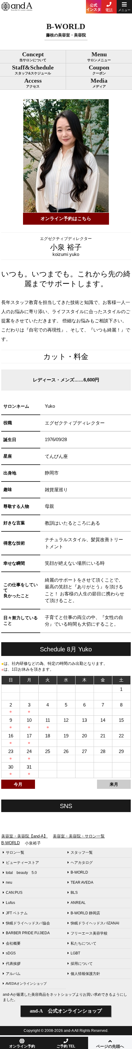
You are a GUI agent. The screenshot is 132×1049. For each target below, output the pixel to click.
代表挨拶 (13, 963)
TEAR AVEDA (82, 882)
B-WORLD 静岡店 (85, 913)
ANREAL (78, 903)
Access (33, 82)
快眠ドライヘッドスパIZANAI (95, 923)
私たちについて (83, 943)
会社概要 (13, 943)
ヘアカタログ (82, 862)
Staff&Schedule (33, 69)
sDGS (11, 953)
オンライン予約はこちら (66, 218)
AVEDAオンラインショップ (26, 983)
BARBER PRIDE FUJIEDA (28, 933)
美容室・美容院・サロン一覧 (79, 836)
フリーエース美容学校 (89, 933)
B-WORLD (10, 843)
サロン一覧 (15, 852)
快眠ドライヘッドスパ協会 (28, 923)
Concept (32, 56)
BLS (74, 892)
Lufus (10, 903)
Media (99, 82)
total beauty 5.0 (21, 873)
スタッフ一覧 (82, 852)
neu (9, 882)
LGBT (75, 953)
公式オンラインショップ (66, 1010)
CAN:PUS (14, 892)
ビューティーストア (22, 862)
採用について (82, 963)
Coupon (99, 69)
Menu (99, 56)
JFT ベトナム (17, 913)
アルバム (13, 974)
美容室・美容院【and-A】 (24, 836)
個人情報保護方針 (85, 974)
